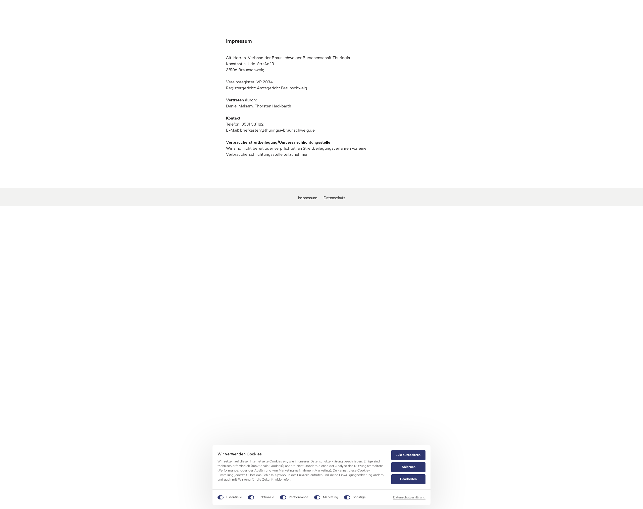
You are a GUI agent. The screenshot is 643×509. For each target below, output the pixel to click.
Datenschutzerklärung (409, 497)
